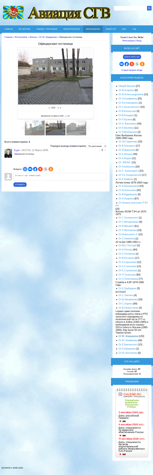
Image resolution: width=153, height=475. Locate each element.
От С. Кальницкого (128, 171)
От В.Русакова (126, 258)
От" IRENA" (124, 162)
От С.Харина (125, 303)
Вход (139, 40)
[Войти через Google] (45, 169)
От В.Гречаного (126, 145)
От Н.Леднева (126, 198)
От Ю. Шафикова (127, 340)
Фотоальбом (21, 37)
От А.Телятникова (128, 279)
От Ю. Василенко (127, 353)
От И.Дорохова (126, 150)
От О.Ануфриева (127, 98)
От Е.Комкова (126, 179)
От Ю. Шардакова (48, 37)
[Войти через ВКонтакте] (30, 169)
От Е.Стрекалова (127, 270)
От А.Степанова (127, 266)
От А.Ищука (124, 158)
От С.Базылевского (129, 107)
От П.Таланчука (127, 274)
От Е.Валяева (126, 128)
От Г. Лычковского (128, 217)
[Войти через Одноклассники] (51, 169)
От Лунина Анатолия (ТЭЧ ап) (131, 204)
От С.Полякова (126, 253)
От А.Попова (125, 249)
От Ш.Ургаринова (128, 299)
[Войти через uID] (25, 169)
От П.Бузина (125, 119)
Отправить (20, 184)
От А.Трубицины (127, 288)
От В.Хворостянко (128, 308)
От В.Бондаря (126, 115)
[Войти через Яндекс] (40, 169)
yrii (68, 116)
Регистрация (129, 40)
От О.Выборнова (127, 132)
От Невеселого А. (128, 234)
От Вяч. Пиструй (127, 245)
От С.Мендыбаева (128, 222)
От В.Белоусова (127, 111)
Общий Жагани (126, 86)
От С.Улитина (125, 295)
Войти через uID (132, 57)
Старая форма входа (131, 70)
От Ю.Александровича (130, 94)
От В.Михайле (126, 226)
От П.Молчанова (127, 230)
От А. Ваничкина (127, 123)
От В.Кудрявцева (127, 194)
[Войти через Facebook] (35, 169)
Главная (8, 37)
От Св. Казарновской (130, 175)
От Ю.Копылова (127, 190)
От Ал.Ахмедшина (128, 102)
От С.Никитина (126, 238)
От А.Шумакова (127, 348)
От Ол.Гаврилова (128, 141)
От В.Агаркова (126, 90)
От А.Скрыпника (127, 262)
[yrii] (8, 153)
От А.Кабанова (126, 166)
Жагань (33, 37)
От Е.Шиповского (128, 344)
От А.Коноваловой (128, 186)
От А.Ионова (125, 154)
